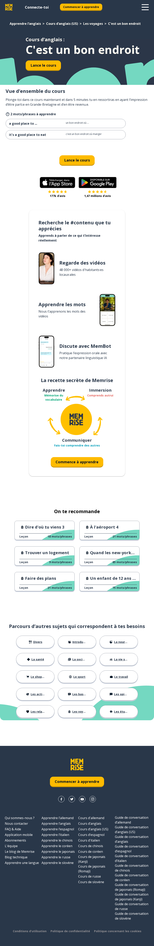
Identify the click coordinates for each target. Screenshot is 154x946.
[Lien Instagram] (92, 799)
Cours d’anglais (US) (62, 23)
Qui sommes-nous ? (19, 818)
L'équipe (11, 846)
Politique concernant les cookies (117, 931)
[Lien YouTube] (82, 799)
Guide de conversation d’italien (131, 858)
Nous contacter (16, 823)
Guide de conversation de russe (131, 906)
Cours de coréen (90, 851)
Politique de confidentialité (70, 931)
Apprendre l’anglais (25, 23)
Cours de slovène (91, 882)
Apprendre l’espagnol (58, 829)
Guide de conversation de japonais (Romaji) (131, 887)
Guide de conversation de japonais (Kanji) (131, 896)
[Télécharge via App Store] (57, 182)
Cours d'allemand (91, 818)
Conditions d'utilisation (30, 931)
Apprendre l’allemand (58, 818)
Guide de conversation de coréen (131, 877)
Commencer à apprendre (81, 7)
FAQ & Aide (13, 829)
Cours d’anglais (89, 823)
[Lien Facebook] (61, 799)
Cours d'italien (89, 840)
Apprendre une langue (22, 863)
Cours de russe (89, 876)
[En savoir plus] (145, 7)
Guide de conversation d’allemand (131, 820)
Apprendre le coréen (57, 846)
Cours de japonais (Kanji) (91, 859)
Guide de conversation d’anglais (131, 839)
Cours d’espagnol (91, 835)
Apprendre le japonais (58, 851)
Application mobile (19, 835)
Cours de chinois (90, 846)
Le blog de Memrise (19, 851)
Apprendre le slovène (58, 863)
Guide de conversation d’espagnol (131, 848)
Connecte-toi (37, 7)
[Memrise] (9, 7)
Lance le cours (43, 65)
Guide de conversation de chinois (131, 868)
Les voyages (93, 23)
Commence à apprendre (77, 461)
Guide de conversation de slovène (131, 916)
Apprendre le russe (56, 857)
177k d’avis (57, 196)
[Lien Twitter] (72, 799)
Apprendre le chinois (57, 840)
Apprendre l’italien (55, 835)
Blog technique (16, 857)
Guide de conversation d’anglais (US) (131, 829)
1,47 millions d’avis (97, 196)
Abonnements (15, 840)
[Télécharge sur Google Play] (98, 182)
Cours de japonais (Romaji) (91, 868)
